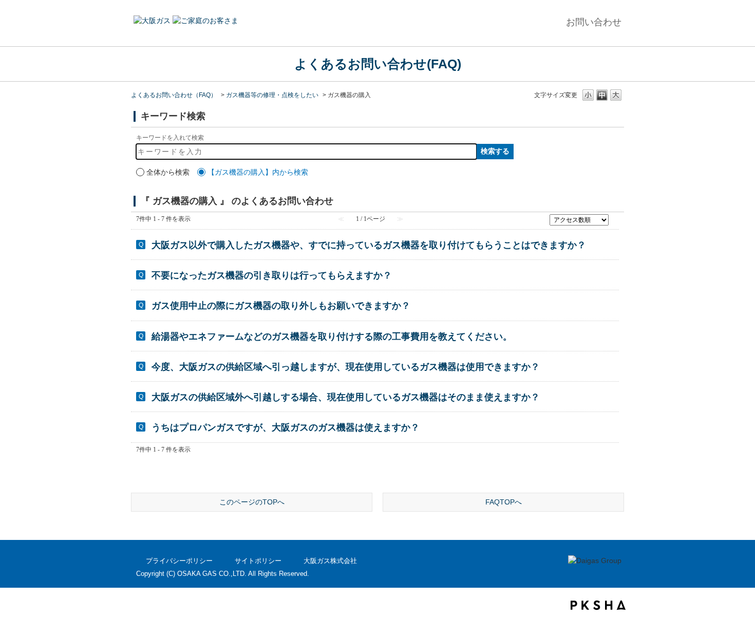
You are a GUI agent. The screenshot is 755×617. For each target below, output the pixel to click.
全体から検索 (168, 172)
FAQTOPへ (503, 502)
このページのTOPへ (252, 502)
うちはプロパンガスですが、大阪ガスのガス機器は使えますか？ (286, 427)
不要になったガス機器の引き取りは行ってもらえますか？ (272, 275)
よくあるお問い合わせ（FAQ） (174, 95)
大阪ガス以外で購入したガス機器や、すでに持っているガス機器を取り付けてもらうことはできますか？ (369, 245)
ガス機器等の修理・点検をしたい (272, 95)
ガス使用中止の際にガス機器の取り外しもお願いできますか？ (281, 306)
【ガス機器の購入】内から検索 (257, 172)
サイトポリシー (258, 561)
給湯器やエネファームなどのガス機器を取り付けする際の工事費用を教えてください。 (332, 336)
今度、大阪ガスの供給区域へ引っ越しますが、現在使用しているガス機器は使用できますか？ (346, 367)
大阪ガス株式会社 (330, 561)
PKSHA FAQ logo (598, 605)
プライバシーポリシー (179, 561)
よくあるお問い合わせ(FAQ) (377, 64)
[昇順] (615, 217)
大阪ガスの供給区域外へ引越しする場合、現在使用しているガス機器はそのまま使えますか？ (346, 397)
